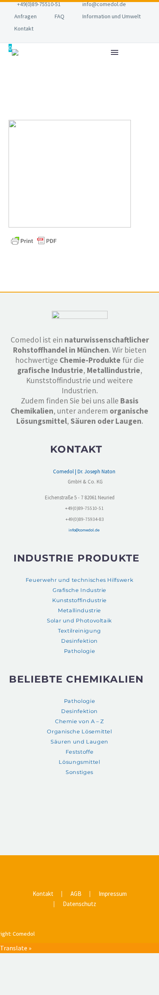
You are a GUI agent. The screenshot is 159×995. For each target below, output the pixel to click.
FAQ (59, 16)
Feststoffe (79, 752)
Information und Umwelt (111, 16)
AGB (76, 894)
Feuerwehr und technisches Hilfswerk (79, 580)
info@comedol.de (104, 4)
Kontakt (23, 28)
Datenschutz (79, 904)
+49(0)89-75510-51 (39, 4)
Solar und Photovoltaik (79, 621)
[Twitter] (74, 865)
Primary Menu (114, 52)
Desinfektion (79, 641)
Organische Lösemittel (79, 731)
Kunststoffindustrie (79, 600)
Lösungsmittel (79, 762)
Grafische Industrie (79, 590)
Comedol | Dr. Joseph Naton (84, 471)
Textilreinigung (79, 631)
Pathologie (79, 651)
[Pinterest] (85, 865)
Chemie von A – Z (79, 721)
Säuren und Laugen (79, 742)
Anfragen (25, 16)
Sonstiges (79, 772)
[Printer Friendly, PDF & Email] (34, 240)
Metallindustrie (79, 610)
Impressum (113, 894)
